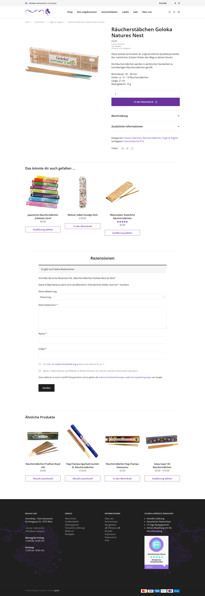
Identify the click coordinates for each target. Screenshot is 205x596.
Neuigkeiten (110, 524)
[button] (95, 31)
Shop (70, 12)
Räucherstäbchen (152, 137)
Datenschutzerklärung (65, 364)
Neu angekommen (87, 12)
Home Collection (133, 137)
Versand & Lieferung (75, 527)
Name (42, 333)
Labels (125, 12)
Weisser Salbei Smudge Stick (83, 214)
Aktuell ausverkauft (43, 478)
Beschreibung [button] (119, 115)
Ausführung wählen (43, 229)
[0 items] (178, 12)
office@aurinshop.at (34, 531)
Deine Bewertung (47, 291)
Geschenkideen (109, 12)
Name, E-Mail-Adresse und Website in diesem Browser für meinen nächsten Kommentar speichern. (90, 370)
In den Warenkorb (144, 101)
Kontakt (163, 3)
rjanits (56, 590)
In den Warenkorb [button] (82, 226)
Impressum (110, 534)
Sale (135, 12)
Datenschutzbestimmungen (112, 377)
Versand (118, 46)
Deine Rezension (48, 304)
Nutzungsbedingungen (140, 377)
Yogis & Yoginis (170, 137)
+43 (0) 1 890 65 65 (34, 528)
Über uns (147, 12)
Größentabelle (72, 521)
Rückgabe (69, 534)
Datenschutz (111, 537)
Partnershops (111, 521)
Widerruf (69, 530)
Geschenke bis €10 (134, 141)
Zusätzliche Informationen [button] (127, 126)
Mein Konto (70, 518)
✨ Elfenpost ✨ (112, 527)
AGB (107, 540)
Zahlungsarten (72, 524)
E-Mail (42, 348)
